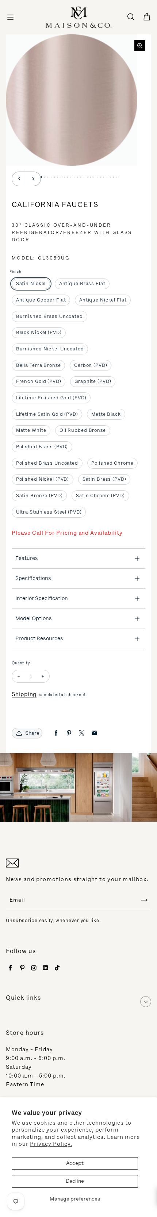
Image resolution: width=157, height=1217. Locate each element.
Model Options (33, 618)
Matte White (31, 430)
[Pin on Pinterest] (68, 733)
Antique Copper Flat (41, 300)
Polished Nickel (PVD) (42, 479)
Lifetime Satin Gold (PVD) (47, 414)
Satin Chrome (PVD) (100, 495)
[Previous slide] (19, 179)
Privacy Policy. (51, 1144)
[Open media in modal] (139, 45)
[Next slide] (33, 179)
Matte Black (106, 414)
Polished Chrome (112, 463)
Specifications (33, 578)
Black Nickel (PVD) (39, 332)
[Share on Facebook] (56, 733)
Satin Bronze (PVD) (39, 495)
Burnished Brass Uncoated (49, 316)
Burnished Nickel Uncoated (50, 349)
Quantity (21, 663)
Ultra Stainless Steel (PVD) (49, 512)
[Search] (130, 17)
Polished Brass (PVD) (42, 446)
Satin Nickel (31, 283)
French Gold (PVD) (38, 381)
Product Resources (39, 638)
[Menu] (10, 17)
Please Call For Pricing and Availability (67, 533)
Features (26, 558)
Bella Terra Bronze (38, 365)
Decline (75, 1181)
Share (32, 733)
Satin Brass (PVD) (104, 479)
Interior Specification (41, 598)
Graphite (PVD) (92, 381)
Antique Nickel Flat (103, 300)
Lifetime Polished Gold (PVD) (51, 397)
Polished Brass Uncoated (47, 463)
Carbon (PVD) (90, 365)
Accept (75, 1163)
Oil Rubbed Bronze (83, 430)
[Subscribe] (144, 900)
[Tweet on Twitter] (81, 733)
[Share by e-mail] (94, 733)
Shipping (24, 694)
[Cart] (146, 17)
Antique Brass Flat (82, 283)
